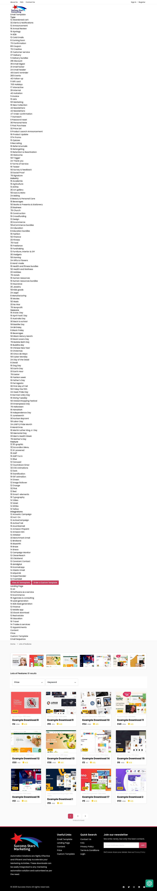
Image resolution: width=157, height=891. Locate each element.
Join (142, 845)
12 (19, 19)
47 (21, 113)
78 (16, 175)
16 (18, 28)
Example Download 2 (130, 797)
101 (16, 102)
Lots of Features (25, 644)
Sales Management (89, 793)
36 (17, 63)
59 (15, 158)
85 (15, 46)
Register (142, 2)
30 (16, 155)
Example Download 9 (60, 720)
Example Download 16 (26, 797)
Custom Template (19, 636)
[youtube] (144, 887)
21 (20, 52)
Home (12, 644)
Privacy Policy (139, 852)
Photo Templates (18, 755)
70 (16, 49)
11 (15, 81)
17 (16, 87)
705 (16, 84)
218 (16, 61)
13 (23, 152)
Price (12, 633)
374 (15, 137)
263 (15, 75)
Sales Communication (90, 755)
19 (15, 31)
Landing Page (16, 586)
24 (18, 69)
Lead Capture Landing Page (57, 793)
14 (13, 34)
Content (14, 630)
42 (17, 108)
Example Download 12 (25, 758)
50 (21, 169)
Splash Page (17, 716)
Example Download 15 (130, 758)
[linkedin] (139, 887)
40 (16, 78)
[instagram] (134, 887)
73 (18, 43)
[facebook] (124, 887)
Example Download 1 (60, 799)
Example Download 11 (130, 720)
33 (17, 172)
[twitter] (129, 887)
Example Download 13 (60, 758)
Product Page (122, 716)
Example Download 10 (96, 720)
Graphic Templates (89, 716)
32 (21, 22)
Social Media (17, 793)
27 (15, 55)
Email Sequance (18, 639)
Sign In (133, 2)
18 (19, 134)
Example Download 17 (95, 797)
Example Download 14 (96, 758)
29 (15, 90)
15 (13, 99)
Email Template (18, 14)
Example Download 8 (25, 720)
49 (19, 72)
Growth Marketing (123, 755)
